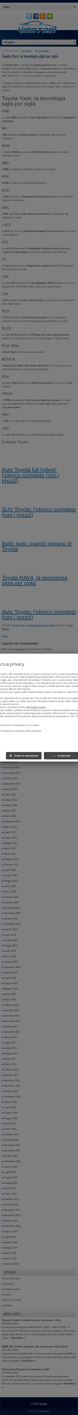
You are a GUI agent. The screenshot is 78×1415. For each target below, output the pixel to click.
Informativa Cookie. (36, 707)
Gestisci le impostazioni (23, 755)
